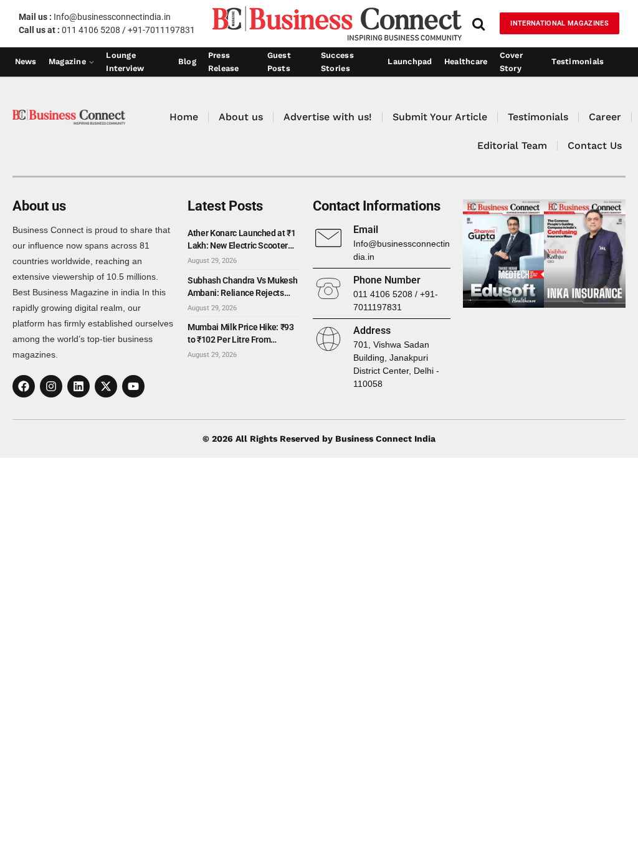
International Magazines (559, 23)
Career (605, 117)
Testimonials (577, 61)
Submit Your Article (440, 117)
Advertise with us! (327, 117)
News (26, 61)
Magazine (67, 61)
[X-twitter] (106, 386)
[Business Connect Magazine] (337, 23)
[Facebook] (23, 386)
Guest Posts (279, 62)
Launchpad (410, 61)
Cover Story (511, 62)
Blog (187, 61)
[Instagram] (51, 386)
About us (241, 117)
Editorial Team (512, 145)
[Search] (478, 23)
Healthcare (466, 61)
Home (183, 117)
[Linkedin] (78, 386)
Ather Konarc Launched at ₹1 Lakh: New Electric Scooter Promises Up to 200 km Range (244, 240)
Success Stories (337, 62)
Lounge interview (125, 62)
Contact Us (595, 145)
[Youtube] (133, 386)
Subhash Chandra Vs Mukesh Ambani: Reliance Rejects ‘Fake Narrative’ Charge (242, 287)
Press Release (223, 62)
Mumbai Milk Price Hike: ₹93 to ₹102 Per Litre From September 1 (241, 334)
